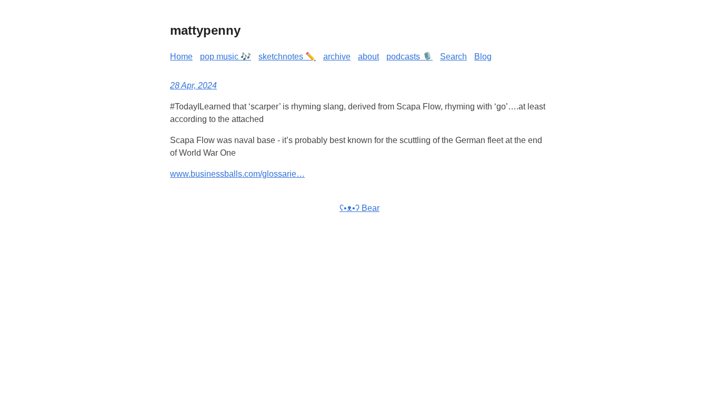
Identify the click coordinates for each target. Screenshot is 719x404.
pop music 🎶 (225, 56)
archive (337, 56)
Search (453, 56)
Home (181, 56)
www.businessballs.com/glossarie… (237, 173)
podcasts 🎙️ (409, 56)
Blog (483, 56)
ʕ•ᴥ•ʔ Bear (359, 208)
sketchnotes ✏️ (287, 56)
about (368, 56)
